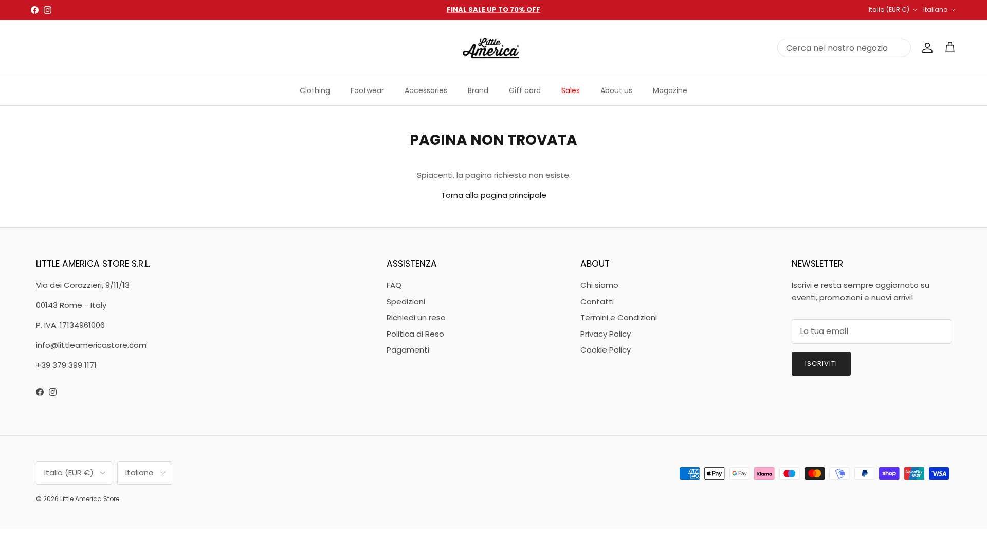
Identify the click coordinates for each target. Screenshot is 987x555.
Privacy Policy (605, 333)
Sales (570, 90)
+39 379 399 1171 (66, 365)
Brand (478, 90)
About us (616, 90)
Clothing (315, 90)
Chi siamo (599, 285)
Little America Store (89, 498)
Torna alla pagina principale (493, 195)
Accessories (426, 90)
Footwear (367, 90)
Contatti (597, 301)
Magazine (670, 90)
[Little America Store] (491, 47)
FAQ (394, 285)
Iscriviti (821, 363)
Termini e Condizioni (618, 317)
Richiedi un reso (416, 317)
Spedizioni (406, 301)
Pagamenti (408, 349)
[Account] (925, 48)
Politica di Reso (415, 333)
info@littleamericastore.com (91, 345)
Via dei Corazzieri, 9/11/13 (83, 285)
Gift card (525, 90)
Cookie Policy (605, 349)
